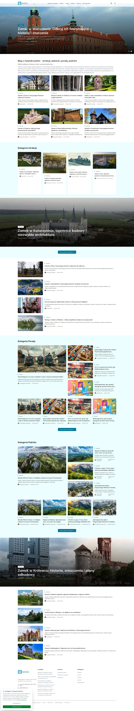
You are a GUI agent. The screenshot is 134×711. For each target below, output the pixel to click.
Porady (67, 3)
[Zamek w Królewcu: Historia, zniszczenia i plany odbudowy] (67, 562)
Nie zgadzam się (17, 703)
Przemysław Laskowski (23, 41)
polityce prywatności (22, 700)
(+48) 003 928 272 (24, 688)
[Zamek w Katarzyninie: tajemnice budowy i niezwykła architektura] (67, 222)
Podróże (73, 3)
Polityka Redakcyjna (59, 702)
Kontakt (43, 702)
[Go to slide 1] (128, 51)
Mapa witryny (67, 702)
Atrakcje (61, 3)
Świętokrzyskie (86, 3)
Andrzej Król (20, 578)
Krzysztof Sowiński (22, 238)
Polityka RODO (50, 702)
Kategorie (81, 669)
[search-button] (111, 3)
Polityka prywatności (36, 702)
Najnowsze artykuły (53, 3)
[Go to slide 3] (131, 51)
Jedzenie (78, 3)
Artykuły (40, 669)
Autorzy (60, 669)
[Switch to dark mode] (115, 3)
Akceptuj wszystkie (16, 706)
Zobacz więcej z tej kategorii (66, 252)
